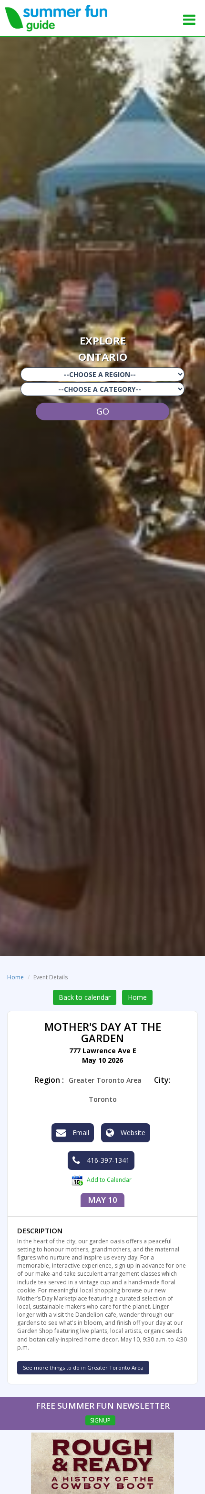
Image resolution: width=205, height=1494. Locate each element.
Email (80, 1132)
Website (132, 1132)
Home (15, 977)
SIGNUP (100, 1420)
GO (102, 411)
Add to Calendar (108, 1180)
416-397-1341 (107, 1160)
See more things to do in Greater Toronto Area (83, 1367)
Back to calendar (85, 997)
